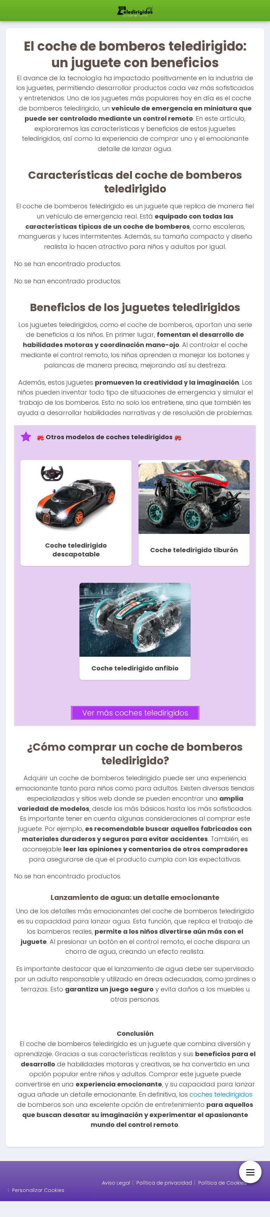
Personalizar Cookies (38, 1190)
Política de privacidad (164, 1182)
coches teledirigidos (220, 1094)
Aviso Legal (116, 1182)
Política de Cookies (222, 1182)
